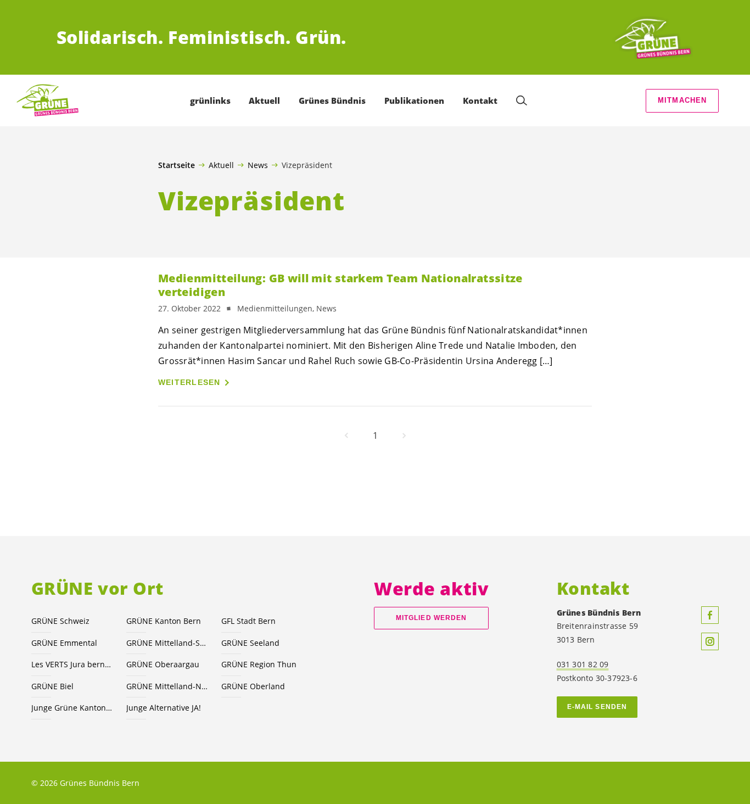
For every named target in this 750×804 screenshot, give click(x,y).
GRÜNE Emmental (64, 643)
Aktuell (221, 164)
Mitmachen (682, 100)
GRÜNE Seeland (250, 643)
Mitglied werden (431, 618)
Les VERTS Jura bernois (72, 664)
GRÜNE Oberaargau (162, 664)
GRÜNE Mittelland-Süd (167, 643)
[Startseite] (652, 37)
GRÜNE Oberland (253, 686)
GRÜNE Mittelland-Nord (167, 686)
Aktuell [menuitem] (264, 100)
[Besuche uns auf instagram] (710, 641)
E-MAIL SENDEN (597, 707)
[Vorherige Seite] (346, 435)
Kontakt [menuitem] (480, 100)
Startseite (176, 165)
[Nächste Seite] (404, 435)
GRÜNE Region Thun (258, 664)
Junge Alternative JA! (163, 707)
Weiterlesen (189, 382)
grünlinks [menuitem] (210, 100)
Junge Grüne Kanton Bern (72, 707)
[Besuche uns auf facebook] (710, 615)
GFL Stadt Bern (248, 621)
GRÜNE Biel (52, 686)
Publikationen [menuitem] (414, 100)
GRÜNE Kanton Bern (163, 621)
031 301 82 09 (583, 664)
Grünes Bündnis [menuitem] (332, 100)
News (258, 164)
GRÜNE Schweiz (60, 621)
